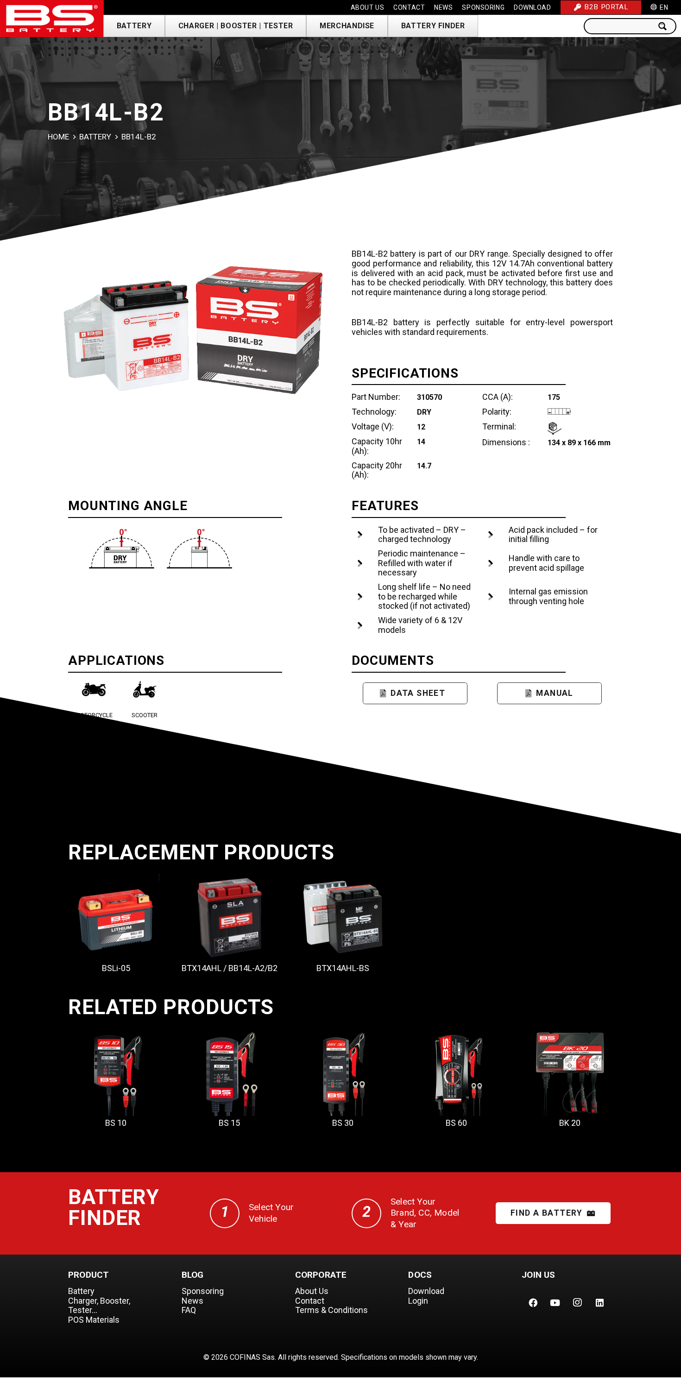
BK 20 (569, 1123)
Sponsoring (203, 1291)
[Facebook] (533, 1303)
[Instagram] (577, 1303)
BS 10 (115, 1123)
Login (418, 1301)
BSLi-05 (116, 968)
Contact (309, 1301)
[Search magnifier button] (665, 26)
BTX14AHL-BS (342, 968)
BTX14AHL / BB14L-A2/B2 (229, 968)
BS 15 (229, 1123)
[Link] (52, 18)
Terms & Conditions (331, 1310)
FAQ (189, 1310)
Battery (95, 136)
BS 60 (456, 1123)
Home (58, 136)
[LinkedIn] (599, 1303)
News (192, 1301)
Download (426, 1291)
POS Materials (94, 1320)
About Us (311, 1291)
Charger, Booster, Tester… (99, 1305)
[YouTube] (555, 1303)
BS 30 (342, 1123)
